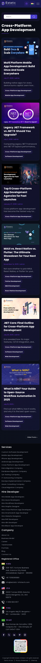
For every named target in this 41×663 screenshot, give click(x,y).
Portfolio (5, 548)
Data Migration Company (12, 468)
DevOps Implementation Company (16, 481)
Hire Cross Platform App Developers (16, 510)
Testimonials (7, 545)
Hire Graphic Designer (10, 506)
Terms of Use (8, 660)
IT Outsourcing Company (12, 478)
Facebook (4, 634)
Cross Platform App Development (16, 465)
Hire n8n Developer (9, 522)
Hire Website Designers (11, 516)
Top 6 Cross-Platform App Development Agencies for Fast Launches (18, 194)
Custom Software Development (15, 452)
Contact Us (6, 554)
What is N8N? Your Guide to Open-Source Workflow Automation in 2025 (20, 394)
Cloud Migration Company (12, 487)
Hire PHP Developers (10, 519)
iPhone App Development (12, 458)
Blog (3, 551)
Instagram (25, 634)
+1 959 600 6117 (12, 602)
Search (33, 17)
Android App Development (13, 462)
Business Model (8, 538)
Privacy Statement (22, 660)
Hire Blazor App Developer (12, 526)
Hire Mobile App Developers (13, 497)
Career (4, 541)
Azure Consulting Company (13, 484)
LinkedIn (14, 634)
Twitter (9, 634)
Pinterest (20, 634)
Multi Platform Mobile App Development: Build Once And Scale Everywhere (19, 68)
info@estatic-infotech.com (18, 582)
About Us (5, 535)
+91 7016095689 (12, 577)
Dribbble (26, 4)
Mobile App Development (12, 455)
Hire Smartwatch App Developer (15, 513)
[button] (32, 4)
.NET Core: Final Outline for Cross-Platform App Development (19, 326)
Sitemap (34, 660)
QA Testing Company (10, 474)
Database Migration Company (14, 471)
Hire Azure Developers (11, 500)
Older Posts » (32, 437)
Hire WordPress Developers (13, 503)
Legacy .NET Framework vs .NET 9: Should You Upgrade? (19, 131)
